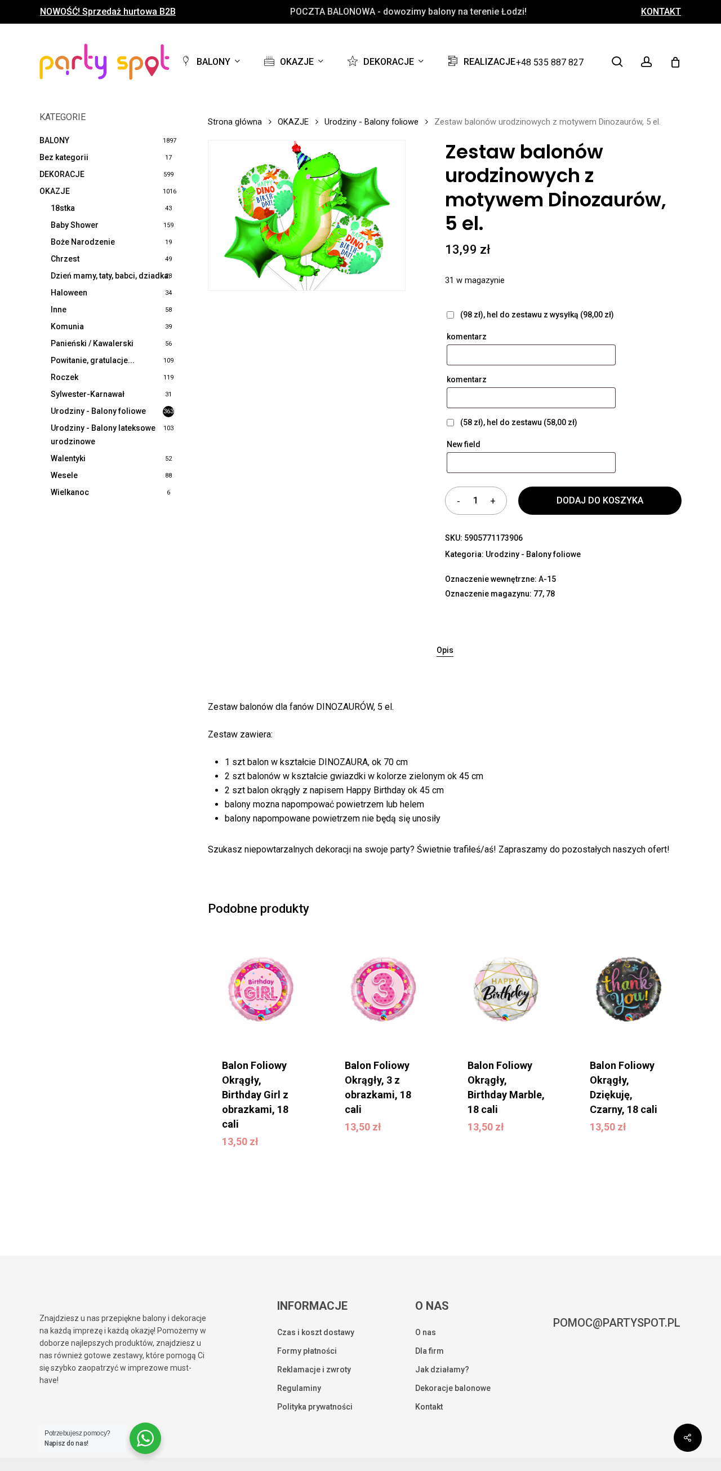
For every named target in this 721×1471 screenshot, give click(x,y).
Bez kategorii (63, 157)
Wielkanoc (70, 492)
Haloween (69, 292)
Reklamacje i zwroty (314, 1369)
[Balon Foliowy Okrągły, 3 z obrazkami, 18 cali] (384, 989)
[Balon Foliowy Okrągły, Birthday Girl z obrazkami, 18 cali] (261, 989)
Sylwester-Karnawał (87, 394)
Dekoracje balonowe (453, 1388)
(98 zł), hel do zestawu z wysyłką (536, 314)
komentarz (467, 336)
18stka (63, 208)
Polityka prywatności (315, 1406)
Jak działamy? (442, 1369)
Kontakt (429, 1406)
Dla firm (429, 1350)
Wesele (64, 475)
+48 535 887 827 (550, 62)
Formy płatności (307, 1350)
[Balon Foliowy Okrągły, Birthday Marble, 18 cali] (506, 989)
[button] (273, 1139)
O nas (425, 1332)
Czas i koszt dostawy (315, 1332)
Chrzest (65, 258)
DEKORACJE (61, 174)
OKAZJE (54, 191)
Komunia (67, 326)
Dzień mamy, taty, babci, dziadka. (111, 275)
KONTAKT (661, 11)
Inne (58, 309)
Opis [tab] (445, 650)
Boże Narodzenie (83, 241)
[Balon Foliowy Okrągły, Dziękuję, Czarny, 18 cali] (629, 989)
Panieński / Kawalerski (92, 343)
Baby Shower (75, 224)
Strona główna (235, 122)
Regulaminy (299, 1388)
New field (464, 444)
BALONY (54, 140)
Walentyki (68, 458)
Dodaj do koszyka (600, 500)
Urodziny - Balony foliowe (98, 411)
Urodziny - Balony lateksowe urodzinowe (103, 434)
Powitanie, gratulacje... (93, 360)
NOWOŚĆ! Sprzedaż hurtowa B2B (108, 11)
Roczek (64, 377)
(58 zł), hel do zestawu (518, 422)
